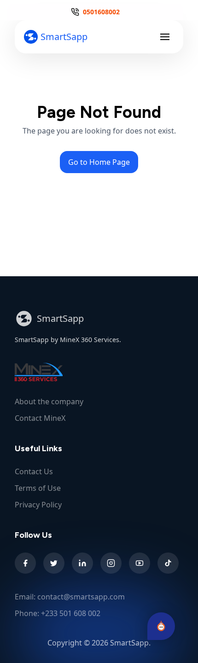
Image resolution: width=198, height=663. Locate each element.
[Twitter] (53, 563)
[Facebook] (25, 563)
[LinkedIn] (82, 563)
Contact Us (34, 471)
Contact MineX (40, 418)
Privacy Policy (38, 505)
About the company (49, 401)
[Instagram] (111, 563)
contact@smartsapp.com (81, 597)
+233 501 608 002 (70, 613)
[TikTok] (168, 563)
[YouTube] (139, 563)
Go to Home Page (99, 162)
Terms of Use (38, 488)
